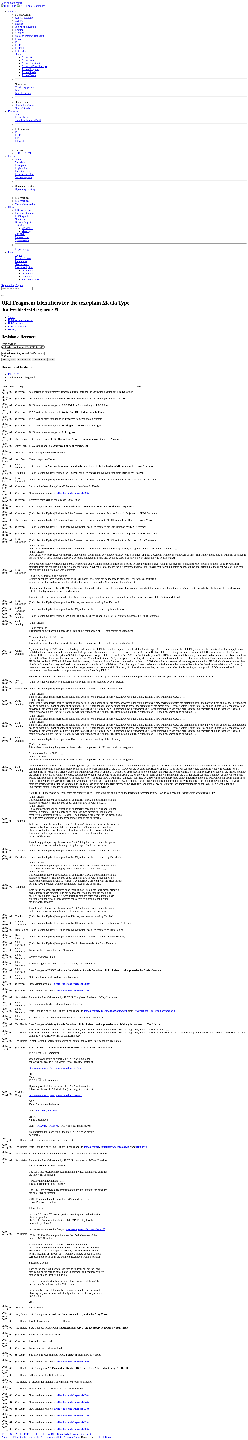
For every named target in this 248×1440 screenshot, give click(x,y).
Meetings (26, 231)
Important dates (23, 171)
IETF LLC (20, 48)
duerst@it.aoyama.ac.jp (114, 1010)
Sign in (18, 255)
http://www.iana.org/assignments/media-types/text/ (55, 1068)
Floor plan (20, 165)
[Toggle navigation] (2, 295)
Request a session (24, 174)
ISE (17, 138)
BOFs (18, 90)
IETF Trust (44, 1434)
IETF (4, 1434)
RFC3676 (53, 1110)
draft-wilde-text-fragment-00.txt (72, 1429)
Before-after (24, 359)
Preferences (21, 261)
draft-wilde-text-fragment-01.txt (72, 1422)
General (19, 20)
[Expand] (176, 549)
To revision (7, 350)
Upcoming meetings (25, 189)
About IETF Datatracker (14, 1437)
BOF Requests (23, 93)
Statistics (19, 225)
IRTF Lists (27, 273)
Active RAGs (29, 72)
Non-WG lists (22, 108)
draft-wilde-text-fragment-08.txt (72, 983)
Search (18, 114)
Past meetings (22, 200)
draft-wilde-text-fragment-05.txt (72, 1395)
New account (22, 264)
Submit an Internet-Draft (28, 120)
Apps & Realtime (24, 17)
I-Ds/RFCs (27, 228)
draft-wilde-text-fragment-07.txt (72, 990)
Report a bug (22, 249)
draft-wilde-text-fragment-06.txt (72, 1361)
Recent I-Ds (21, 117)
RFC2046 (41, 1110)
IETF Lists (27, 270)
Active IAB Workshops (34, 66)
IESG (18, 38)
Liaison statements (24, 213)
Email (108, 1437)
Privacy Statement (81, 1434)
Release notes (22, 237)
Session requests (23, 177)
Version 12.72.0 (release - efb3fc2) (47, 1437)
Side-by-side (9, 359)
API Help (20, 234)
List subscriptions (24, 267)
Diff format (7, 356)
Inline (51, 359)
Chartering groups (24, 87)
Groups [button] (12, 11)
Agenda (19, 159)
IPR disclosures (23, 210)
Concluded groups (24, 105)
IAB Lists (27, 276)
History (12, 329)
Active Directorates (32, 63)
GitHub (100, 1437)
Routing (19, 29)
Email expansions (17, 326)
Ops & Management (25, 26)
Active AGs (28, 57)
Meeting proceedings (26, 204)
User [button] (10, 252)
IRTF (18, 45)
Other (18, 54)
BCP (23, 153)
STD (18, 153)
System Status (73, 1437)
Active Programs (30, 69)
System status (22, 240)
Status (11, 317)
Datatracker (38, 5)
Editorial (19, 141)
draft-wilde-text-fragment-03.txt (72, 1408)
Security (19, 32)
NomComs (20, 219)
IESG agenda (22, 216)
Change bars (39, 359)
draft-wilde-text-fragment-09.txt (72, 493)
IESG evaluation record (20, 320)
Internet (19, 23)
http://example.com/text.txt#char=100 (85, 1229)
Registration (21, 168)
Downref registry (24, 222)
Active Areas (28, 60)
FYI (28, 153)
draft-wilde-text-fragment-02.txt (72, 1415)
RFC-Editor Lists (31, 279)
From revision (8, 343)
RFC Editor (21, 51)
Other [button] (11, 207)
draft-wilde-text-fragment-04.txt (72, 1402)
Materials (20, 162)
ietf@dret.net (91, 1010)
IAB (17, 42)
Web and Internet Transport (29, 35)
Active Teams (29, 75)
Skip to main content (12, 2)
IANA (67, 1434)
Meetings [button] (13, 156)
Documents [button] (14, 111)
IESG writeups (16, 323)
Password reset (23, 258)
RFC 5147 (13, 374)
